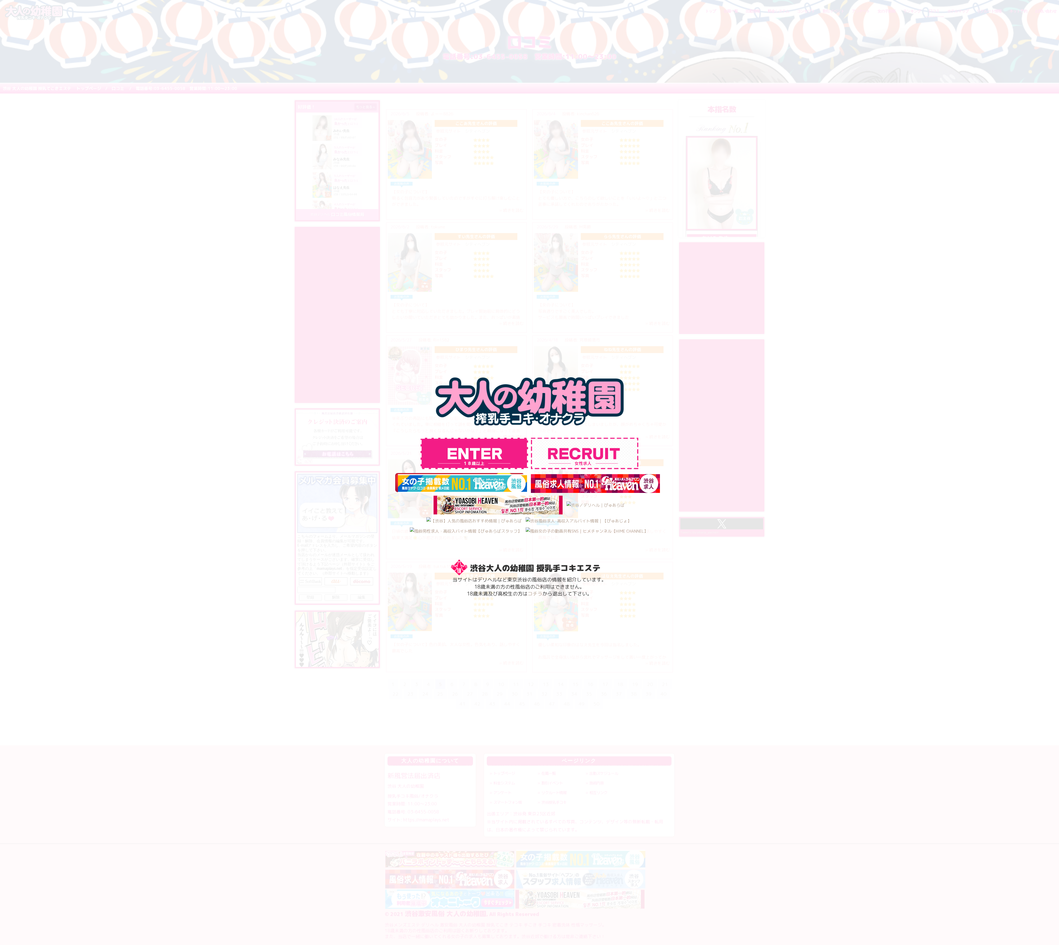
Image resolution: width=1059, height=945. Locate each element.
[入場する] (584, 453)
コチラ (535, 593)
